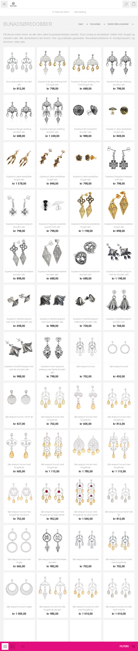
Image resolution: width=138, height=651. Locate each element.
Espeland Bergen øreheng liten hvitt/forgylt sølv (85, 83)
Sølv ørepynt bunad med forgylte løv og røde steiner (52, 513)
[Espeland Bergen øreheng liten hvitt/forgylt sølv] (85, 62)
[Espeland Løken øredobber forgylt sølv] (119, 110)
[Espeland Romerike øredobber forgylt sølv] (85, 205)
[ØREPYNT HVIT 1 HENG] (119, 347)
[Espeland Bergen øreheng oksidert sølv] (119, 62)
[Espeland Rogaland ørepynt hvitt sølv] (119, 157)
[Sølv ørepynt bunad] (85, 347)
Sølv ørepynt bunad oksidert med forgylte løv (119, 561)
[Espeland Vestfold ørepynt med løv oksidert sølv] (119, 252)
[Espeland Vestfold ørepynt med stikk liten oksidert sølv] (19, 300)
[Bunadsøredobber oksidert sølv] (19, 62)
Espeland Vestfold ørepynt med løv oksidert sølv (118, 273)
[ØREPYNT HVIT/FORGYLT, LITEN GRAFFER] (52, 445)
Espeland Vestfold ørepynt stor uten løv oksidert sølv (19, 368)
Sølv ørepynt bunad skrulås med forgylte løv (86, 608)
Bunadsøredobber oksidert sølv (19, 83)
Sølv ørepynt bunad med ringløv (19, 561)
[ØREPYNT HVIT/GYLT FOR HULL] (119, 445)
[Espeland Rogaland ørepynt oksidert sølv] (19, 205)
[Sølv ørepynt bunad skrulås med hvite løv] (119, 588)
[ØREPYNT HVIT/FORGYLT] (85, 398)
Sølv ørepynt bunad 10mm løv (19, 417)
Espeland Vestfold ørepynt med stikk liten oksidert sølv (19, 320)
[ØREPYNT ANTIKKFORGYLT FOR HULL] (85, 635)
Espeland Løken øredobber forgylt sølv (119, 130)
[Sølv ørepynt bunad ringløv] (19, 588)
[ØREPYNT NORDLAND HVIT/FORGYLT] (19, 493)
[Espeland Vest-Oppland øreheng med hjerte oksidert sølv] (52, 347)
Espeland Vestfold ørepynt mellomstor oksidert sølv (85, 320)
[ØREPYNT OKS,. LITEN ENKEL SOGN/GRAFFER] (85, 540)
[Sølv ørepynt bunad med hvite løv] (119, 493)
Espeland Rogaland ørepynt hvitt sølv (119, 178)
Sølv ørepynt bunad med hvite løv (119, 513)
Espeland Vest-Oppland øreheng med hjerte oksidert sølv (52, 369)
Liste (12, 646)
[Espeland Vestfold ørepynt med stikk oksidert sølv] (52, 300)
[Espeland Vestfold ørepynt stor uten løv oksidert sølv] (19, 347)
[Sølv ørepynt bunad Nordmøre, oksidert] (52, 540)
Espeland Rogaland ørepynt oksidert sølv (19, 225)
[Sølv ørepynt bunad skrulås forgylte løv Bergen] (52, 588)
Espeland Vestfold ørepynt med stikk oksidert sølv (52, 320)
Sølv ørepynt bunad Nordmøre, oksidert (52, 561)
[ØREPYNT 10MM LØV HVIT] (19, 398)
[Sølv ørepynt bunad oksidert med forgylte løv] (119, 540)
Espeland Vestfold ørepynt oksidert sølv (118, 320)
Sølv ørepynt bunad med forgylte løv (52, 418)
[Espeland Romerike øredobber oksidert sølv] (19, 252)
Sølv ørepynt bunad (85, 366)
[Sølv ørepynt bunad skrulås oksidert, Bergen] (19, 635)
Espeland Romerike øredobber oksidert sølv (19, 273)
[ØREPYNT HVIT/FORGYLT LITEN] (52, 398)
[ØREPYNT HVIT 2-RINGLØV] (19, 540)
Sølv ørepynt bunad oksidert (85, 559)
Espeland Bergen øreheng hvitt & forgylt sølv (52, 83)
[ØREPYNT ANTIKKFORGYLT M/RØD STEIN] (119, 635)
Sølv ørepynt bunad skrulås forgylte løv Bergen (52, 608)
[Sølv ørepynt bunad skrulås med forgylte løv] (85, 588)
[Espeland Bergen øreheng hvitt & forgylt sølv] (52, 62)
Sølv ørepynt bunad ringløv (19, 606)
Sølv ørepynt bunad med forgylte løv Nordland (19, 513)
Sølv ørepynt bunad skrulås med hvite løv (119, 608)
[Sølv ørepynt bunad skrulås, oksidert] (52, 635)
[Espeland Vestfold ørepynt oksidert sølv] (119, 300)
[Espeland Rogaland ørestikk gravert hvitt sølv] (52, 205)
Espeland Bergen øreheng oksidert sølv (119, 83)
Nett (5, 646)
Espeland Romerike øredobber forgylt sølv (85, 225)
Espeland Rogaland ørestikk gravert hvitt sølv (52, 225)
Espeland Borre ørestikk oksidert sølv (85, 130)
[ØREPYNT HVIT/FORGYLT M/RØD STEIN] (52, 493)
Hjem (80, 24)
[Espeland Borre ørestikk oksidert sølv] (85, 110)
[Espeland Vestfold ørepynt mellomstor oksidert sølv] (85, 300)
